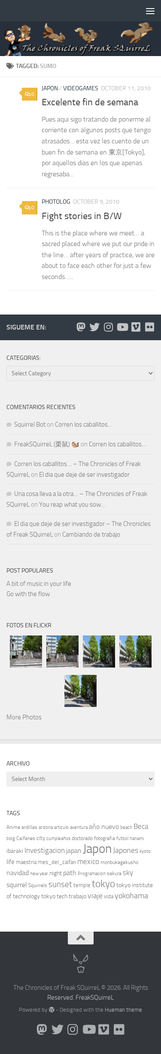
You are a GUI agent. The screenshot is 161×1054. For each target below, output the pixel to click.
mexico (88, 862)
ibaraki (14, 851)
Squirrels (37, 885)
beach (126, 827)
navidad (17, 873)
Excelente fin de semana (90, 102)
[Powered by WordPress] (51, 1009)
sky (128, 872)
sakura (114, 873)
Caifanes (25, 838)
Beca (141, 826)
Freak (83, 997)
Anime (13, 827)
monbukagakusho (119, 862)
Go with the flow (28, 594)
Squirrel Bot (30, 424)
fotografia (104, 838)
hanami (137, 838)
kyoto (145, 851)
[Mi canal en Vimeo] (136, 327)
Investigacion (44, 850)
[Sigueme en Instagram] (108, 327)
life (10, 862)
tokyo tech (54, 896)
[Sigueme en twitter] (94, 327)
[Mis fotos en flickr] (149, 327)
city (40, 838)
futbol (122, 838)
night (55, 873)
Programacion (92, 873)
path (69, 873)
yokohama (131, 895)
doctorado (82, 838)
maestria (26, 862)
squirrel (16, 885)
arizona (46, 827)
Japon (50, 88)
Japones (125, 850)
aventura (79, 827)
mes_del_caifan (57, 862)
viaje (95, 895)
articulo (61, 827)
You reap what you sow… (72, 504)
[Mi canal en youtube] (122, 327)
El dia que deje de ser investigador (84, 474)
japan (74, 850)
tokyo (103, 884)
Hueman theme (123, 1009)
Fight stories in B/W (82, 216)
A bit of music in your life (38, 584)
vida (108, 896)
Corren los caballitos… (83, 424)
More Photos (24, 717)
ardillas (29, 827)
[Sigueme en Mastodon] (81, 327)
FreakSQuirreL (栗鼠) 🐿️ (46, 444)
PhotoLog (56, 201)
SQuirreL (102, 997)
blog (10, 838)
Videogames (80, 88)
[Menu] (150, 10)
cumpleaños (58, 838)
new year (39, 873)
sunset (60, 884)
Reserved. (60, 997)
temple (82, 885)
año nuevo (104, 826)
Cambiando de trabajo (91, 534)
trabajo (77, 896)
